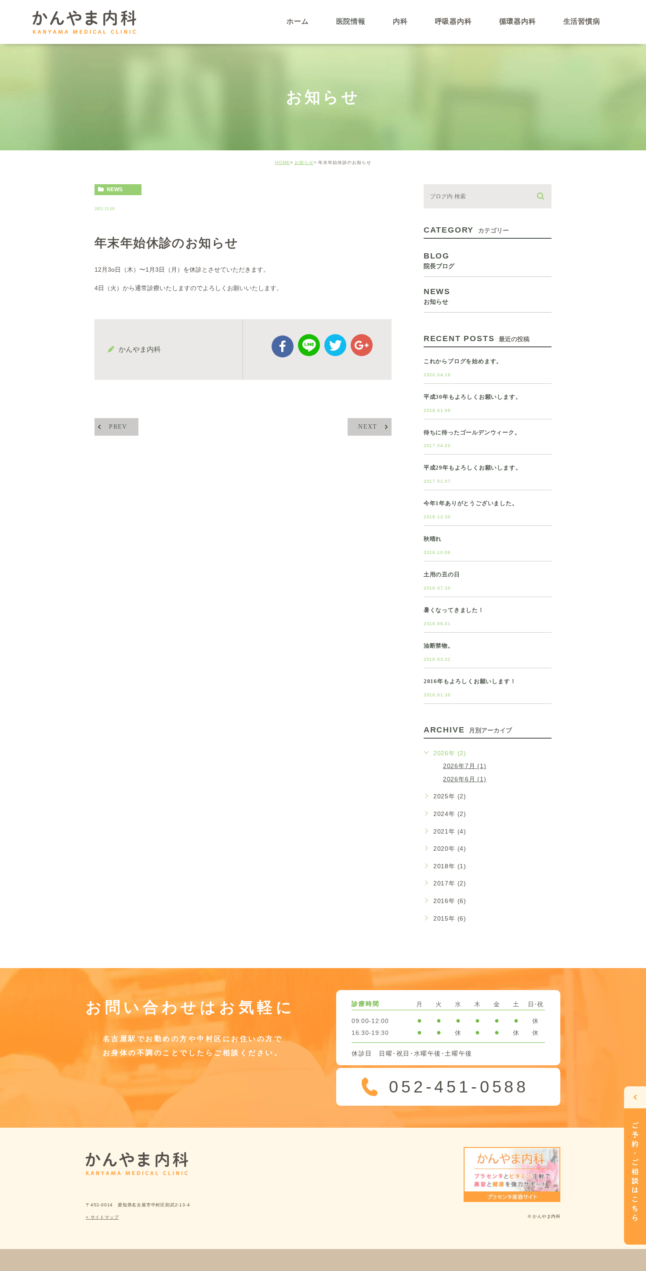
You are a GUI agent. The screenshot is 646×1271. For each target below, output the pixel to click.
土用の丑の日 (442, 574)
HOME (282, 162)
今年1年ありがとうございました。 (471, 503)
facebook (283, 346)
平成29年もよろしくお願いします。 (473, 467)
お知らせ (304, 162)
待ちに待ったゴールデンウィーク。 (472, 432)
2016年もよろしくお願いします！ (470, 681)
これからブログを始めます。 (463, 361)
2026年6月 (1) (464, 779)
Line (309, 345)
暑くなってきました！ (454, 610)
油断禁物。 (439, 645)
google (362, 345)
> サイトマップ (102, 1217)
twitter (335, 345)
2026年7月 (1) (464, 765)
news (115, 189)
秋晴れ (433, 538)
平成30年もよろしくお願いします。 (473, 396)
